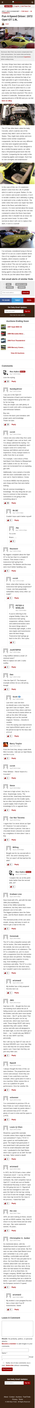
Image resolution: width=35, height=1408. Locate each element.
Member (22, 371)
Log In (16, 6)
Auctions (19, 1397)
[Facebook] (9, 1390)
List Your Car (26, 6)
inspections (27, 57)
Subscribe (10, 1365)
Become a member (9, 1344)
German (22, 287)
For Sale (24, 11)
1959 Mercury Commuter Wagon (19, 347)
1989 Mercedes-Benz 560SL (17, 334)
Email (31, 1357)
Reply (14, 381)
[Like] (5, 381)
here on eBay (7, 101)
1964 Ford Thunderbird (16, 341)
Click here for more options (17, 315)
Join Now (8, 6)
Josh (7, 24)
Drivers (10, 287)
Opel (8, 284)
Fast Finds (26, 1397)
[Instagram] (22, 1390)
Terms (21, 1399)
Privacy (14, 1399)
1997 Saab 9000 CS (14, 327)
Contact (12, 1397)
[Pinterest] (17, 1390)
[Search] (32, 2)
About (6, 1397)
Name (4, 1353)
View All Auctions (17, 353)
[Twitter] (13, 1390)
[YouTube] (26, 1390)
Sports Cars (21, 284)
